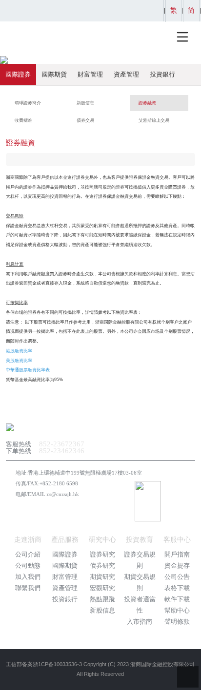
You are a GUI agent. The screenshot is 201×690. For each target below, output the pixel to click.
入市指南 (139, 621)
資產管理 (126, 74)
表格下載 (177, 588)
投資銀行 (162, 74)
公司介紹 (27, 554)
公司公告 (177, 576)
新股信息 (102, 610)
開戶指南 (177, 554)
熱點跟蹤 (102, 599)
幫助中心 (177, 610)
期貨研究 (102, 576)
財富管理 (90, 74)
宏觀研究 (102, 588)
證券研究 (102, 554)
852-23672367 (61, 444)
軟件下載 (177, 599)
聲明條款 (177, 621)
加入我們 (27, 576)
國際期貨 (54, 74)
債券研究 (102, 565)
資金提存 (177, 565)
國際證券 (18, 74)
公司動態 (27, 565)
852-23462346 (61, 450)
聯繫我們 (27, 588)
